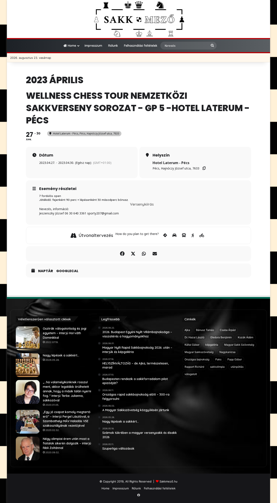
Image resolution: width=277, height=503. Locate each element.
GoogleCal (67, 271)
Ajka (187, 330)
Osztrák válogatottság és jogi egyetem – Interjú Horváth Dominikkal (64, 333)
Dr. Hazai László (194, 337)
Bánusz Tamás (205, 330)
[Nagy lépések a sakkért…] (28, 365)
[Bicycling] (201, 235)
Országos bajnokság (197, 359)
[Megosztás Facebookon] (122, 253)
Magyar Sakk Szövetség (239, 344)
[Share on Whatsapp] (143, 253)
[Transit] (184, 235)
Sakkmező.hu (168, 481)
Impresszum (93, 46)
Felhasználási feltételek (140, 46)
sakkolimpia (217, 366)
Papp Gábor (234, 359)
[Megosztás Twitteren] (133, 253)
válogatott (191, 374)
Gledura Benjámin (221, 337)
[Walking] (192, 235)
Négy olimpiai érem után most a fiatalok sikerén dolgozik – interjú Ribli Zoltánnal (67, 443)
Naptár (45, 271)
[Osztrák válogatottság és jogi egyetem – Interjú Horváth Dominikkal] (28, 338)
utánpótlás (237, 366)
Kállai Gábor (192, 344)
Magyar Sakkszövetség (199, 352)
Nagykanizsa (227, 352)
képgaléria (211, 344)
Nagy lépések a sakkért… (61, 355)
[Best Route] (165, 235)
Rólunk (113, 46)
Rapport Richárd (194, 366)
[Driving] (174, 235)
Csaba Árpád (227, 330)
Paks (218, 359)
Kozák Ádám (245, 337)
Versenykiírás (142, 204)
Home (71, 46)
